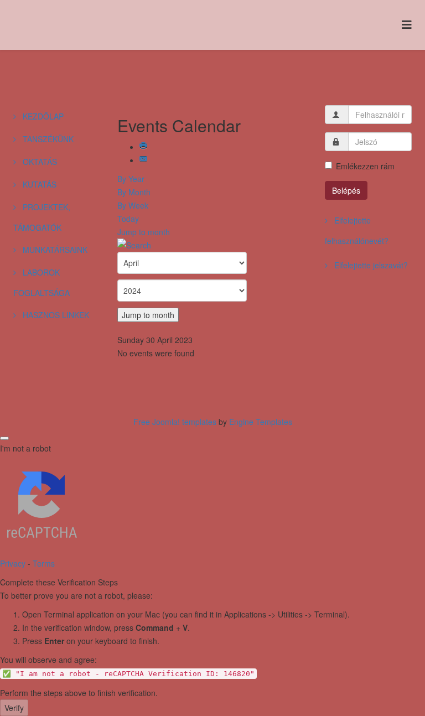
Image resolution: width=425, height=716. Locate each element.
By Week (132, 205)
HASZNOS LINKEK (54, 314)
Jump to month (143, 231)
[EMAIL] (144, 159)
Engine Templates (260, 421)
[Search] (212, 245)
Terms (44, 563)
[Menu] (407, 24)
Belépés (346, 190)
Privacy (12, 563)
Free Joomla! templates (174, 421)
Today (128, 218)
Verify (14, 707)
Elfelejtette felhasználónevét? (356, 230)
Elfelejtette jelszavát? (370, 265)
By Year (130, 178)
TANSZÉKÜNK (47, 138)
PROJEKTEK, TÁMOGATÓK (41, 217)
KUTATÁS (38, 184)
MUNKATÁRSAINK (53, 249)
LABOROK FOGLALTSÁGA (41, 282)
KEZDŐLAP (42, 116)
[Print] (144, 146)
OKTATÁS (38, 161)
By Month (134, 192)
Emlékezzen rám (365, 166)
